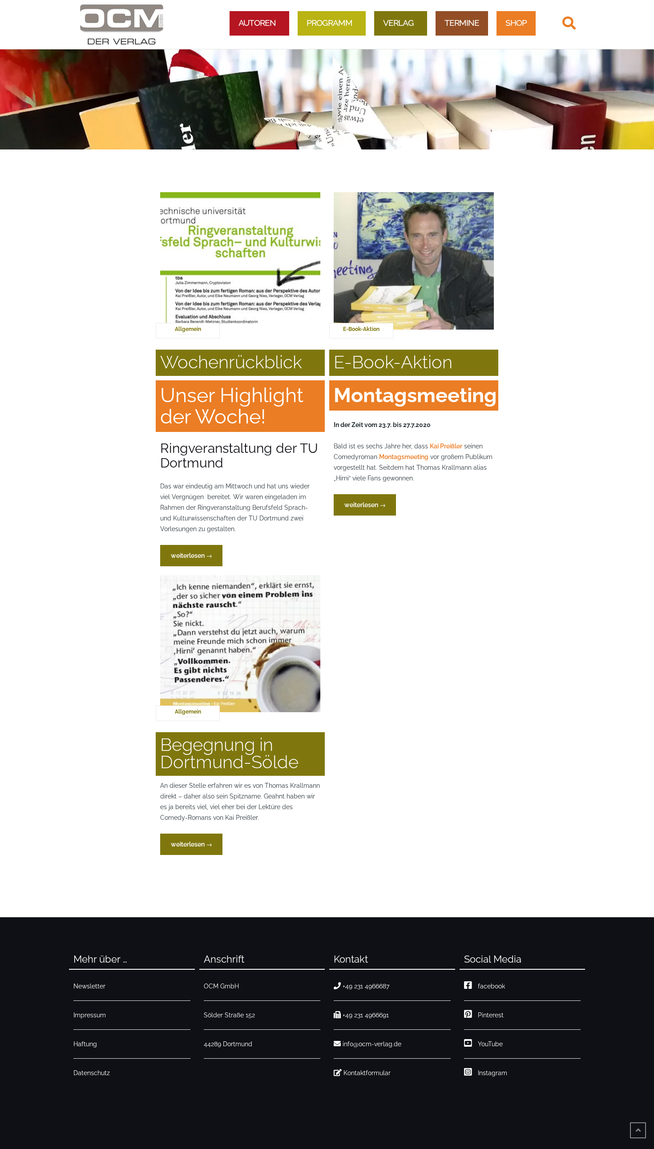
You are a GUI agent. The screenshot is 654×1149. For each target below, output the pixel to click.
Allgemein (188, 329)
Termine (461, 23)
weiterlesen (196, 555)
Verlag (398, 23)
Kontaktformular (367, 1072)
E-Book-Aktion (361, 329)
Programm (329, 23)
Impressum (89, 1015)
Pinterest (489, 1015)
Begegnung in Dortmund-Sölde (229, 753)
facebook (489, 986)
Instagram (490, 1072)
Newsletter (89, 986)
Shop (516, 23)
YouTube (488, 1044)
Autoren (257, 23)
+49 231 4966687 (366, 986)
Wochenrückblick (231, 361)
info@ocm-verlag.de (372, 1044)
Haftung (85, 1044)
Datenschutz (91, 1072)
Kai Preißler (446, 446)
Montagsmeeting (403, 456)
